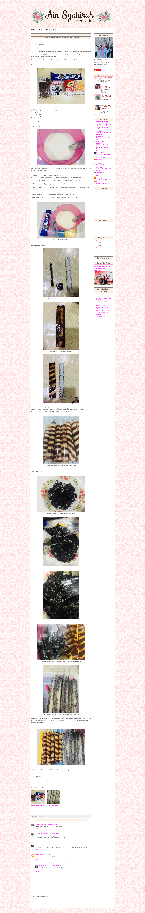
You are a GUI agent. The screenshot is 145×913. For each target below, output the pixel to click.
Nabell (37, 854)
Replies (39, 862)
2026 (97, 240)
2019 (97, 249)
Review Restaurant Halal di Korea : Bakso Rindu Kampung (106, 107)
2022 (97, 245)
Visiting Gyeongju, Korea (102, 310)
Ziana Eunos (99, 181)
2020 (97, 247)
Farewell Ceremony (101, 316)
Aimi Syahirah (100, 131)
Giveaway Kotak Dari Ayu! (102, 183)
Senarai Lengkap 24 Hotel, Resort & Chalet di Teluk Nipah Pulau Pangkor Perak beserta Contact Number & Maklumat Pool (103, 147)
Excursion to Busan (101, 305)
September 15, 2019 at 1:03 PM (53, 845)
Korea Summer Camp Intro (103, 294)
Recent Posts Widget (97, 114)
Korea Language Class (102, 296)
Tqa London (38, 833)
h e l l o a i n (99, 159)
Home (33, 29)
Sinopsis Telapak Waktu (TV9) (103, 179)
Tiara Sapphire (39, 824)
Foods (52, 29)
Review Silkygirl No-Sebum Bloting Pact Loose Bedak (106, 96)
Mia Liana (98, 163)
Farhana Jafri (100, 153)
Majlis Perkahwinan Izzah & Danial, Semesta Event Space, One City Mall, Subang (103, 156)
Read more (108, 80)
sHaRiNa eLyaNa (40, 845)
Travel (46, 29)
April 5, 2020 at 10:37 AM (46, 854)
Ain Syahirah (42, 865)
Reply (36, 828)
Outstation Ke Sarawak (101, 165)
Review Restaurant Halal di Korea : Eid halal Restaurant (105, 86)
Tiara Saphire (100, 172)
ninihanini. (99, 167)
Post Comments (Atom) (45, 902)
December (101, 251)
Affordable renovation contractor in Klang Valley (103, 122)
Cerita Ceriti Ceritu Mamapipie (101, 142)
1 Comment (103, 112)
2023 (97, 242)
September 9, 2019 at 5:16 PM (52, 824)
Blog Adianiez (100, 136)
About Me (39, 29)
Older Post (88, 899)
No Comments (103, 81)
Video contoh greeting (106, 77)
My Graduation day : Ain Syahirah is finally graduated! (102, 268)
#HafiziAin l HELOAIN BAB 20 (103, 161)
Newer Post (35, 899)
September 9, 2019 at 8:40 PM (51, 833)
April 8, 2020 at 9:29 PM (55, 865)
